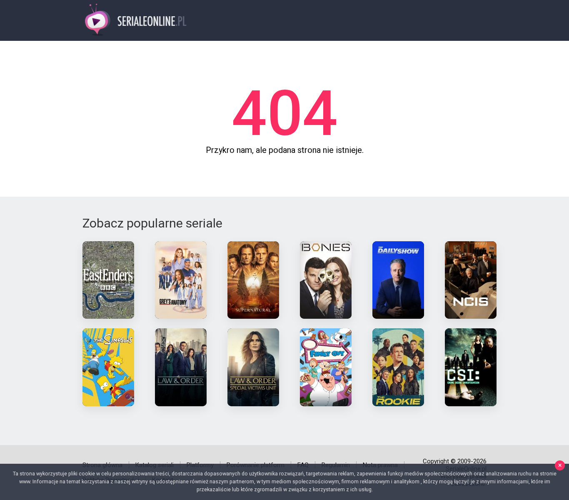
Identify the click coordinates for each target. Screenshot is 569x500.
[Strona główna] (136, 20)
